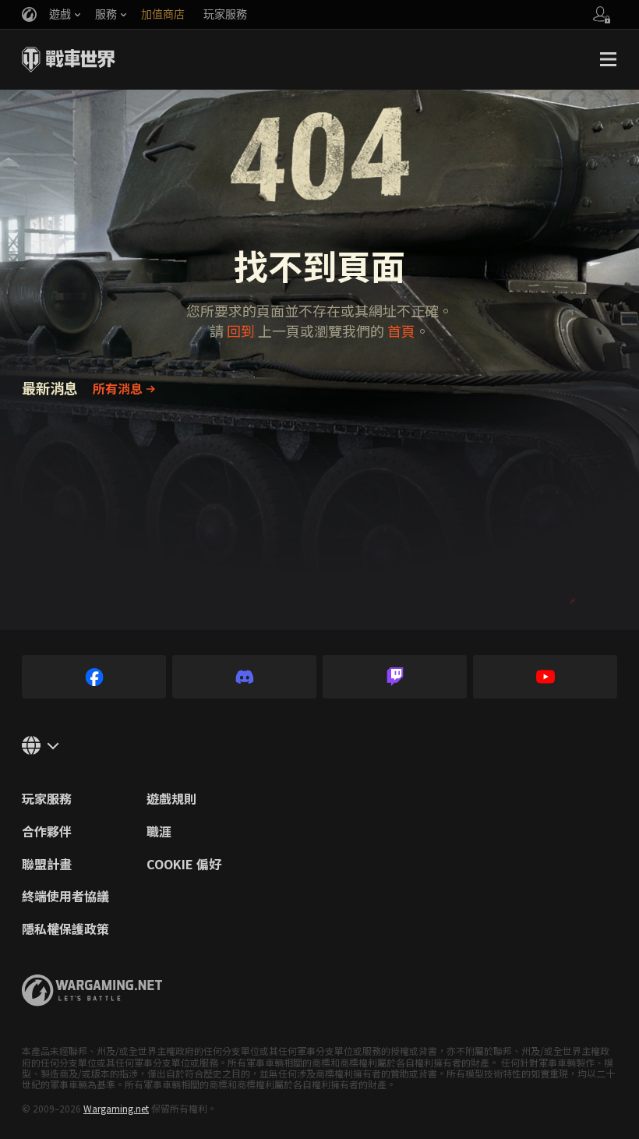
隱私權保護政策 (65, 929)
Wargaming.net (116, 1108)
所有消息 (118, 388)
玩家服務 (47, 799)
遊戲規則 (171, 799)
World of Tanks (68, 59)
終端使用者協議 (65, 897)
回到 (241, 330)
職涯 (159, 832)
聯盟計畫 (47, 865)
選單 (607, 59)
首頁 (401, 330)
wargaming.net (92, 990)
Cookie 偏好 (184, 865)
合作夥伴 (47, 832)
